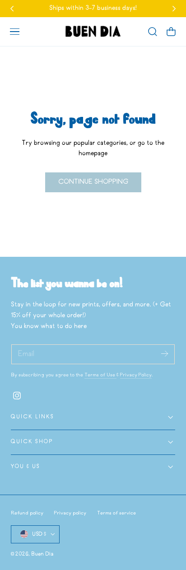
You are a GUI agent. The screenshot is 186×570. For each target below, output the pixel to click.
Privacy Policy (136, 375)
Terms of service (116, 513)
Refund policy (27, 513)
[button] (14, 31)
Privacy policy (70, 513)
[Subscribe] (164, 353)
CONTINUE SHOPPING (93, 182)
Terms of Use (100, 375)
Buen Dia (42, 554)
